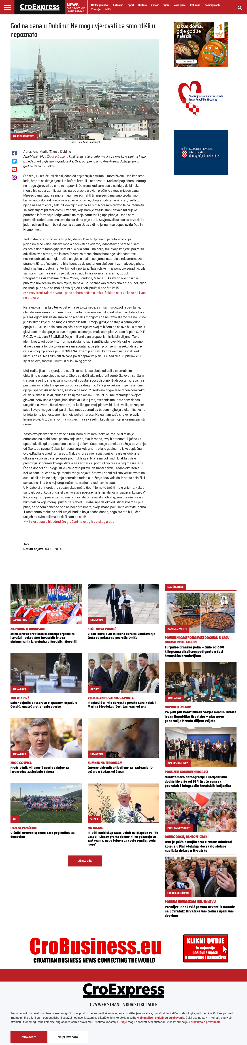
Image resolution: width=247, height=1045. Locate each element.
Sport (131, 5)
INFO (108, 9)
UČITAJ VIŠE (85, 860)
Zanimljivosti (212, 5)
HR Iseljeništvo (99, 5)
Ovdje (123, 1022)
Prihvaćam (29, 1037)
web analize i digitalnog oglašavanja (160, 1017)
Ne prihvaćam (68, 1037)
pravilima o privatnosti (205, 1022)
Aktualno (118, 5)
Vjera (166, 5)
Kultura (142, 5)
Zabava (155, 5)
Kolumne (195, 5)
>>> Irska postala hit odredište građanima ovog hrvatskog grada (68, 521)
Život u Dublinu (57, 156)
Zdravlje (96, 9)
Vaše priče (180, 5)
